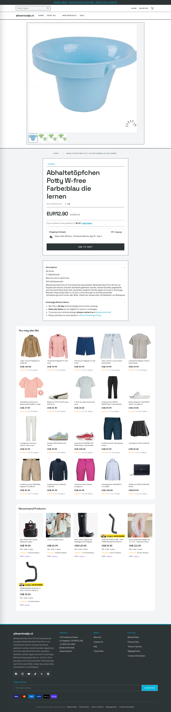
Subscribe (150, 688)
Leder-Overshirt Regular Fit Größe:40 (30, 362)
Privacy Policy (133, 642)
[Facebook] (16, 674)
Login (134, 8)
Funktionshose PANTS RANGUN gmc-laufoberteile (111, 403)
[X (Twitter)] (41, 674)
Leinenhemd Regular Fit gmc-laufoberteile (139, 362)
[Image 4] (62, 138)
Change (118, 232)
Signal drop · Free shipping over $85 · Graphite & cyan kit (85, 2)
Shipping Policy (134, 651)
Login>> (27, 556)
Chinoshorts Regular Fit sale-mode (85, 362)
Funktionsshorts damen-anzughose (83, 485)
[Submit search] (47, 8)
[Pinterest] (48, 674)
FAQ (95, 646)
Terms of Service (135, 646)
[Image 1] (33, 138)
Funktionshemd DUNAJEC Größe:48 (56, 485)
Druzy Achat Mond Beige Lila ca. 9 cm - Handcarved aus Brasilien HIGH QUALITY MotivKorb (139, 541)
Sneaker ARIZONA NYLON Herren (56, 444)
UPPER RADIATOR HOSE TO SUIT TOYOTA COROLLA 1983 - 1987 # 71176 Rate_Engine (30, 589)
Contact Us (98, 642)
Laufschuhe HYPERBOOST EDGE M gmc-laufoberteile (84, 444)
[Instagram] (22, 674)
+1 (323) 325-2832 (67, 644)
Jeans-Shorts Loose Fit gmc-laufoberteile (112, 362)
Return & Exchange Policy (90, 315)
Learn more (87, 223)
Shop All (51, 15)
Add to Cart (85, 247)
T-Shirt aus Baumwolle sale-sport (84, 403)
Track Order (99, 651)
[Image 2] (42, 138)
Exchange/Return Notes (57, 302)
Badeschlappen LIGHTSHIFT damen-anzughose (139, 403)
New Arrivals (69, 15)
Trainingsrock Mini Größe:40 (139, 443)
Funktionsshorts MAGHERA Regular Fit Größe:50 (30, 485)
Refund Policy (133, 637)
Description (51, 267)
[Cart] (152, 8)
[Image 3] (52, 138)
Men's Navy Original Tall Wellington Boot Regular (83, 541)
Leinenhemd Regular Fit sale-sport (57, 362)
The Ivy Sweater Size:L (55, 540)
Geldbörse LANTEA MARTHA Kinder (139, 485)
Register (143, 8)
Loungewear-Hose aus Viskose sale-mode (28, 444)
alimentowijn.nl (25, 15)
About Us (97, 637)
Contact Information (136, 656)
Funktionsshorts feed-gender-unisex (112, 444)
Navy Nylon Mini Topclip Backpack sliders (28, 541)
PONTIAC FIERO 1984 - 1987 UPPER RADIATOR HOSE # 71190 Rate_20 (112, 541)
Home (41, 15)
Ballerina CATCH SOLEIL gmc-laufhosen (58, 403)
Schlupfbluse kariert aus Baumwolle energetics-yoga (30, 403)
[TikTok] (35, 674)
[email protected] (103, 312)
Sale (82, 15)
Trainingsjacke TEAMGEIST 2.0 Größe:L (112, 485)
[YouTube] (29, 674)
